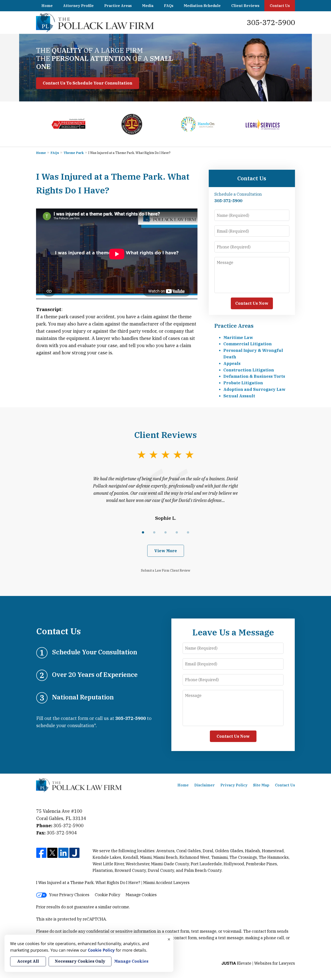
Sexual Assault (239, 396)
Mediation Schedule (202, 5)
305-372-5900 (271, 22)
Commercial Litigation (247, 343)
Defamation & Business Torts (254, 376)
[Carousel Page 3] (165, 532)
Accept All (28, 961)
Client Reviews (245, 5)
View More (165, 550)
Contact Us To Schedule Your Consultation (87, 83)
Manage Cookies (141, 894)
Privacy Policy (233, 785)
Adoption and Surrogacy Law (254, 389)
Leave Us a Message (233, 632)
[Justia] (74, 853)
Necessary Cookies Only (80, 961)
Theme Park (73, 153)
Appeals (231, 363)
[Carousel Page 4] (176, 532)
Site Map (261, 785)
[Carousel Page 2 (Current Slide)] (154, 532)
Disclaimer (204, 785)
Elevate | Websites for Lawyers (258, 963)
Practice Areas (118, 5)
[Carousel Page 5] (188, 532)
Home (47, 5)
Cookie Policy (107, 894)
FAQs (168, 5)
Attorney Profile (78, 5)
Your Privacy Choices (69, 894)
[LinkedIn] (63, 853)
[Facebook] (41, 853)
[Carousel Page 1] (143, 532)
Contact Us (280, 5)
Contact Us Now (251, 303)
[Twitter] (52, 853)
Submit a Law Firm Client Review (165, 570)
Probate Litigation (243, 382)
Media (147, 5)
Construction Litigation (248, 370)
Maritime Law (238, 337)
